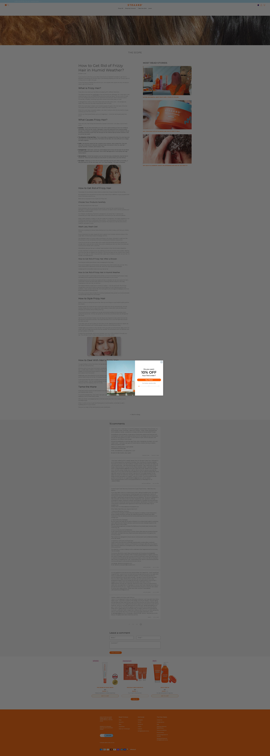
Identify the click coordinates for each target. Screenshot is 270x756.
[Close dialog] (161, 362)
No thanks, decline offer (149, 383)
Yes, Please (149, 380)
